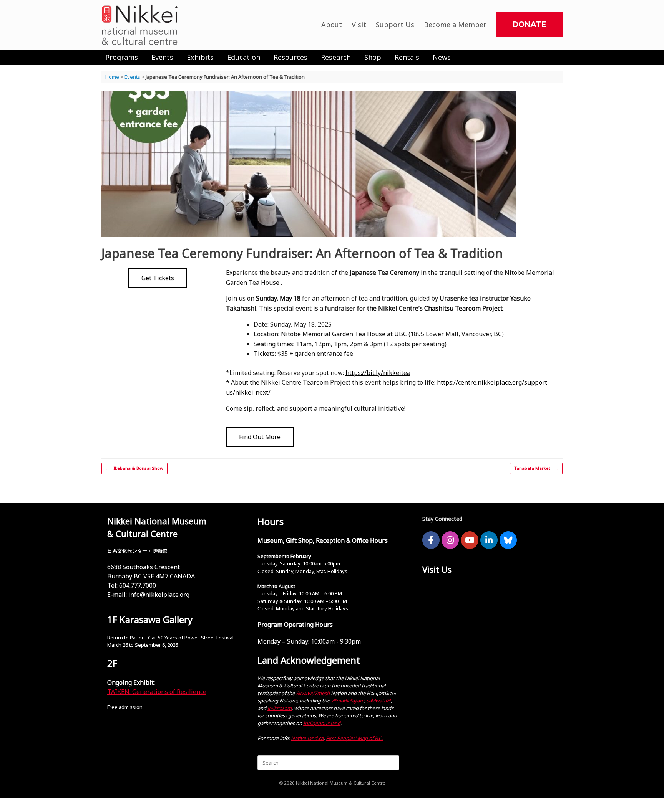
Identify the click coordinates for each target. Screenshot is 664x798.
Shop (372, 57)
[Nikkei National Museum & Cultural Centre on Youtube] (469, 540)
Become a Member (455, 24)
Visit (359, 24)
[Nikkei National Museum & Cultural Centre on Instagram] (450, 540)
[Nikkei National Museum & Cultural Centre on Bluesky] (508, 540)
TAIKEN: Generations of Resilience (156, 691)
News (442, 57)
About (331, 24)
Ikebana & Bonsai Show (134, 468)
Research (336, 57)
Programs (121, 57)
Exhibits (200, 57)
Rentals (407, 57)
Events (162, 57)
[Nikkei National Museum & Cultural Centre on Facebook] (431, 540)
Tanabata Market (536, 468)
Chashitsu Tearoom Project (463, 308)
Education (243, 57)
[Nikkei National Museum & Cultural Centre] (139, 25)
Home (112, 76)
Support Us (395, 24)
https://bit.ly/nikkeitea (377, 372)
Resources (290, 57)
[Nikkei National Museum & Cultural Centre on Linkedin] (489, 540)
